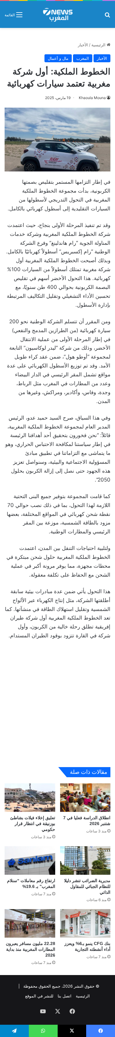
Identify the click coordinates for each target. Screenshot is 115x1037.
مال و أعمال (58, 58)
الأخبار (83, 44)
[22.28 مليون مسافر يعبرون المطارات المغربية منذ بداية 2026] (30, 923)
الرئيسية (99, 44)
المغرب (82, 58)
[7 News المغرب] (57, 14)
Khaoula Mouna (92, 97)
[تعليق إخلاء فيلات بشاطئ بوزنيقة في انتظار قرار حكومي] (30, 797)
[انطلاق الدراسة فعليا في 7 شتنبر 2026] (85, 797)
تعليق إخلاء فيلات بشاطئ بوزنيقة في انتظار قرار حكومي (32, 823)
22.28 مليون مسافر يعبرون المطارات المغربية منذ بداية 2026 (30, 949)
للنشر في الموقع (39, 995)
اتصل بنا (64, 995)
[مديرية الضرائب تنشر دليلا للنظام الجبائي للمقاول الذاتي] (85, 860)
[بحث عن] (107, 17)
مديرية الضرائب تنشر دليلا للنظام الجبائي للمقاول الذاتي (87, 886)
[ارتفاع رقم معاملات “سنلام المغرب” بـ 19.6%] (30, 860)
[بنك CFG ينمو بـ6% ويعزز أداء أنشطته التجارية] (85, 923)
